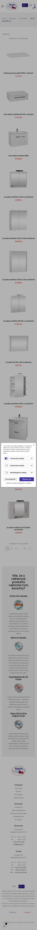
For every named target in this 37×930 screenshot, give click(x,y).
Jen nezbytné (10, 479)
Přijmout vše (26, 479)
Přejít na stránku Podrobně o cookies (18, 483)
